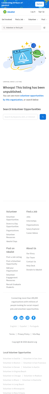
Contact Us (31, 261)
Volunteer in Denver (11, 367)
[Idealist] (9, 12)
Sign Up (41, 12)
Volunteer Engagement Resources (12, 277)
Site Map (36, 334)
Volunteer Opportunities (12, 218)
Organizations (12, 230)
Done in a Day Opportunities (12, 225)
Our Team (30, 257)
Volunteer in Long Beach (13, 384)
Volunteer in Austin (31, 367)
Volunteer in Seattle (11, 358)
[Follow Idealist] (15, 318)
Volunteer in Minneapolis (13, 388)
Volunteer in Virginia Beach (14, 371)
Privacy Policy (24, 334)
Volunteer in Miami (11, 380)
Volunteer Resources (10, 236)
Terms (12, 334)
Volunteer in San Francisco (34, 362)
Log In (33, 12)
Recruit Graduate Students (13, 286)
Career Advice (32, 233)
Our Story (30, 253)
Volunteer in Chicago (12, 375)
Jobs (28, 216)
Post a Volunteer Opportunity (13, 262)
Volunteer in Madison (33, 375)
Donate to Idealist (34, 269)
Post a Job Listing (14, 257)
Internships (31, 221)
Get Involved (7, 19)
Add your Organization (12, 269)
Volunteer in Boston (11, 362)
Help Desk (30, 265)
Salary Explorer (32, 229)
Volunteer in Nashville (31, 380)
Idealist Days (11, 241)
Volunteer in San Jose (32, 358)
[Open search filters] (44, 27)
